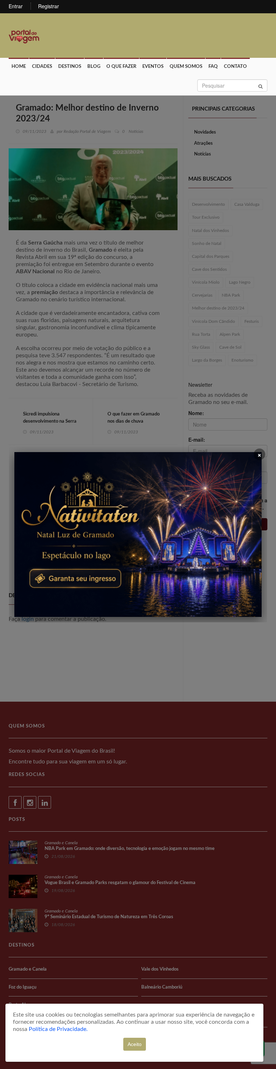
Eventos (153, 66)
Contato (235, 66)
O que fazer (121, 66)
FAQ (213, 66)
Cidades (42, 66)
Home (19, 66)
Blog (93, 66)
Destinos (69, 66)
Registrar (48, 6)
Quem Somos (186, 66)
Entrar (16, 6)
